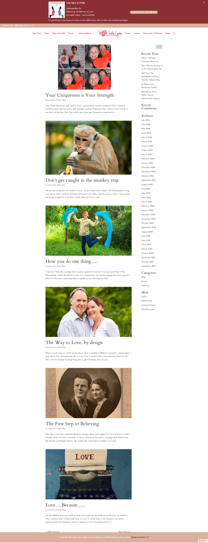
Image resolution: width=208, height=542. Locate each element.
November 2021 (148, 258)
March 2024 (146, 155)
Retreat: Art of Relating (152, 33)
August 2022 (147, 232)
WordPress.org (147, 309)
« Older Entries (52, 532)
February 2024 (147, 159)
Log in (144, 297)
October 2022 (147, 223)
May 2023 (145, 193)
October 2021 (147, 262)
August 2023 (147, 185)
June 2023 (145, 189)
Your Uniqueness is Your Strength (80, 95)
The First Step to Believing (72, 424)
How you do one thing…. (72, 261)
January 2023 (147, 210)
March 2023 (146, 202)
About (46, 33)
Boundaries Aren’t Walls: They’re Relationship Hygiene (150, 95)
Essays (128, 33)
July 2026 (145, 120)
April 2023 (146, 198)
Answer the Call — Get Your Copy (143, 12)
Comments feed (148, 305)
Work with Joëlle (58, 33)
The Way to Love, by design (74, 342)
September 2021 (148, 266)
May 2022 (145, 241)
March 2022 (146, 249)
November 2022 (148, 219)
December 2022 (148, 215)
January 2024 (147, 163)
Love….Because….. (65, 505)
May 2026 (145, 129)
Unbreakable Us (85, 33)
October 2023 (147, 176)
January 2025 (147, 146)
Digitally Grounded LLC (140, 537)
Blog (64, 100)
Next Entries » (125, 532)
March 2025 (146, 142)
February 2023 (147, 206)
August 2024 (147, 150)
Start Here (37, 33)
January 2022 (147, 253)
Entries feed (146, 301)
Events (71, 33)
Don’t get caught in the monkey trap (82, 180)
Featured (145, 286)
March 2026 (146, 137)
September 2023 (148, 180)
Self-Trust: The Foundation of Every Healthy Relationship (150, 76)
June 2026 (145, 125)
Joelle (49, 100)
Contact (137, 33)
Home (167, 33)
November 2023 (148, 172)
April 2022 (146, 245)
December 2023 (148, 168)
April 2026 (146, 133)
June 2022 (145, 236)
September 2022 (148, 228)
